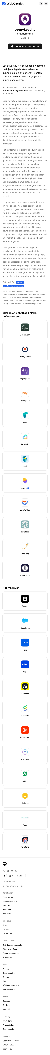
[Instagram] (16, 871)
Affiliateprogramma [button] (11, 985)
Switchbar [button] (7, 909)
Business (20, 282)
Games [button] (6, 929)
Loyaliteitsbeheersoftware (13, 286)
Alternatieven (11, 587)
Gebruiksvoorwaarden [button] (12, 1041)
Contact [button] (6, 977)
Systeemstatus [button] (9, 989)
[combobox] (17, 876)
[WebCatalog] (5, 864)
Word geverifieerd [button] (10, 949)
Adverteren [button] (7, 957)
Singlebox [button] (7, 913)
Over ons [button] (6, 1001)
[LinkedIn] (8, 871)
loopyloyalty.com (25, 33)
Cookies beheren (9, 882)
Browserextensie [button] (10, 901)
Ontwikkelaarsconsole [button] (12, 945)
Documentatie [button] (8, 973)
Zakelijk (25, 38)
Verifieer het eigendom (14, 90)
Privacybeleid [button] (8, 1025)
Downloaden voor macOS (26, 46)
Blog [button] (5, 981)
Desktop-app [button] (8, 897)
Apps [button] (5, 925)
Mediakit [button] (6, 1009)
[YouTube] (12, 871)
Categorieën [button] (8, 933)
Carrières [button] (7, 1005)
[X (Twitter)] (4, 871)
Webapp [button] (6, 905)
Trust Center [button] (8, 1021)
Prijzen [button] (6, 969)
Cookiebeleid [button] (8, 1029)
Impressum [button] (7, 1049)
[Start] (13, 4)
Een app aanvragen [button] (11, 953)
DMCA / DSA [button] (8, 1045)
